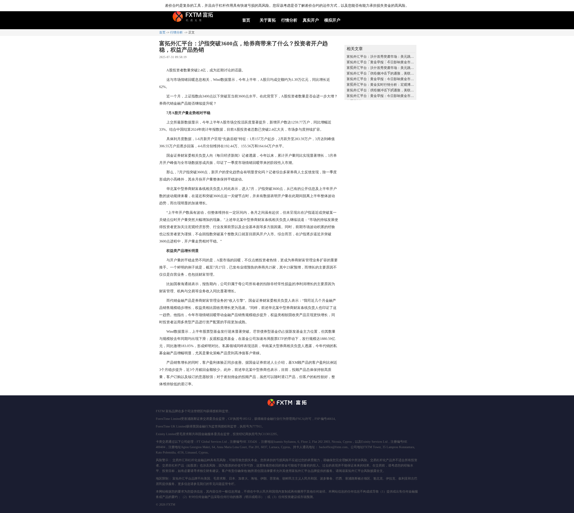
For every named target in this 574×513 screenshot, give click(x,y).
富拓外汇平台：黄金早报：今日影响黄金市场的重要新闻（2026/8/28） (380, 80)
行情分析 (289, 20)
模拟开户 (332, 20)
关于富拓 (268, 20)
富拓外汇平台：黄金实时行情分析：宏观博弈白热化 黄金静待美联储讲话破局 (380, 86)
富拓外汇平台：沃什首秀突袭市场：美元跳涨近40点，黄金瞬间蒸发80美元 (380, 58)
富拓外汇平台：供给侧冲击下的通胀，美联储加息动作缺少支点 (380, 74)
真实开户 (311, 20)
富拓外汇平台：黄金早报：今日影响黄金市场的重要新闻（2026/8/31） (380, 63)
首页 (246, 20)
